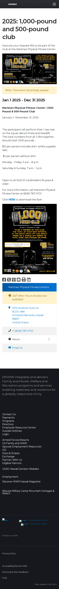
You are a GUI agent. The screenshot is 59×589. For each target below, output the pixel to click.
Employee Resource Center (19, 427)
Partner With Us (12, 460)
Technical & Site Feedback (15, 572)
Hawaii (12, 4)
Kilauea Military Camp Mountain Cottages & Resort (28, 492)
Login (5, 434)
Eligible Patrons (11, 463)
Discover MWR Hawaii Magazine (21, 481)
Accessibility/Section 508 (14, 566)
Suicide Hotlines (12, 431)
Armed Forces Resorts (15, 440)
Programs (8, 421)
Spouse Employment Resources (21, 446)
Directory (8, 424)
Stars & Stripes (11, 453)
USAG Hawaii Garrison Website (20, 469)
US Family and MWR (14, 443)
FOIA (4, 578)
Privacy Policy (9, 553)
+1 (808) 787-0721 (22, 330)
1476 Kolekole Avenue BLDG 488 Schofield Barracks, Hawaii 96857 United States (27, 315)
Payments (8, 417)
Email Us (17, 347)
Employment (10, 477)
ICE (4, 450)
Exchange (8, 456)
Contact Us (9, 414)
